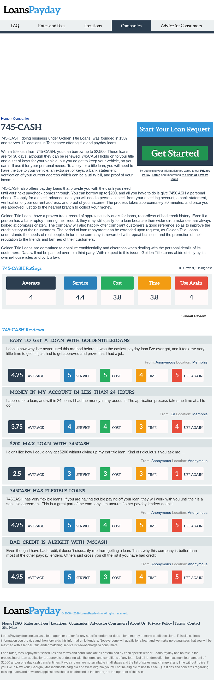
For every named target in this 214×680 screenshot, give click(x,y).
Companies (131, 25)
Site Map (9, 627)
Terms (156, 174)
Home (5, 118)
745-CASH (10, 138)
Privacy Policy (160, 623)
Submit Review (193, 316)
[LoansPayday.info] (31, 10)
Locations (93, 25)
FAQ (15, 25)
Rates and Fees (51, 25)
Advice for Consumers (181, 25)
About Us (138, 623)
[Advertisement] (107, 72)
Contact (193, 623)
